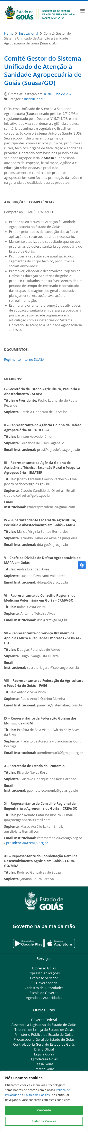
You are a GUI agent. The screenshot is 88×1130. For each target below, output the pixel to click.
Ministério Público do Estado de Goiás (44, 1034)
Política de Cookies (37, 1095)
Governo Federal (44, 1020)
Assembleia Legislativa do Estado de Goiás (44, 1024)
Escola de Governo (44, 993)
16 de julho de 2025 (58, 94)
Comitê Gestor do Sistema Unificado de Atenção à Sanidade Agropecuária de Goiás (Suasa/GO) (42, 70)
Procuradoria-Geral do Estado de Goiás (44, 1039)
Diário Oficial (44, 1049)
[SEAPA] (40, 12)
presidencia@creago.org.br (27, 843)
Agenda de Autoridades (44, 997)
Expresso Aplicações (44, 973)
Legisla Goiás (44, 1054)
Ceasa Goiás (44, 1064)
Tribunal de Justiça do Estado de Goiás (44, 1029)
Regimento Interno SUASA (24, 359)
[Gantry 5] (44, 901)
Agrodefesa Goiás (44, 1059)
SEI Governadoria (44, 983)
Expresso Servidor (44, 978)
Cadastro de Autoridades (44, 988)
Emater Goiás (44, 1069)
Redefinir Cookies (44, 1121)
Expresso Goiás (44, 968)
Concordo (44, 1110)
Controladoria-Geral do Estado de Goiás (44, 1044)
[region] (44, 1100)
